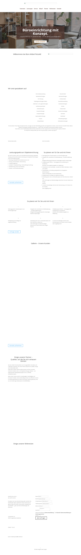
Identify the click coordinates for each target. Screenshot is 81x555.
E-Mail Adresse (38, 501)
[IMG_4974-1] (57, 270)
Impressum (37, 547)
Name (36, 496)
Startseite (22, 8)
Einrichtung (37, 498)
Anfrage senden (14, 232)
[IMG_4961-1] (23, 340)
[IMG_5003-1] (57, 313)
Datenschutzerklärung (39, 512)
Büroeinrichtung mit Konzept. (40, 32)
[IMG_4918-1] (23, 293)
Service (36, 8)
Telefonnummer (38, 503)
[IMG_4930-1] (23, 270)
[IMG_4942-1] (23, 317)
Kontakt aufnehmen (40, 41)
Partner (46, 8)
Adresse (37, 506)
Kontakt (59, 8)
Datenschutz (43, 547)
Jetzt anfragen (41, 518)
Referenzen (52, 8)
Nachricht (37, 510)
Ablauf (41, 8)
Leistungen (30, 8)
